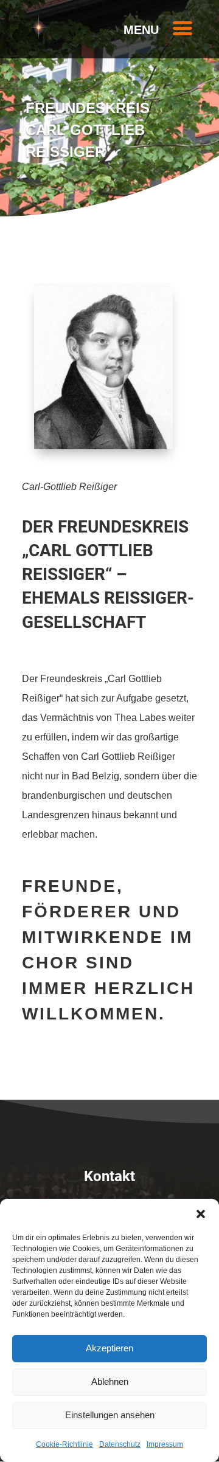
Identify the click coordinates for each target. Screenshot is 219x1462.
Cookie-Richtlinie (64, 1444)
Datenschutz (120, 1444)
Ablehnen (109, 1381)
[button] (201, 1214)
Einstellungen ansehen (110, 1415)
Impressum (165, 1444)
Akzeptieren (109, 1348)
